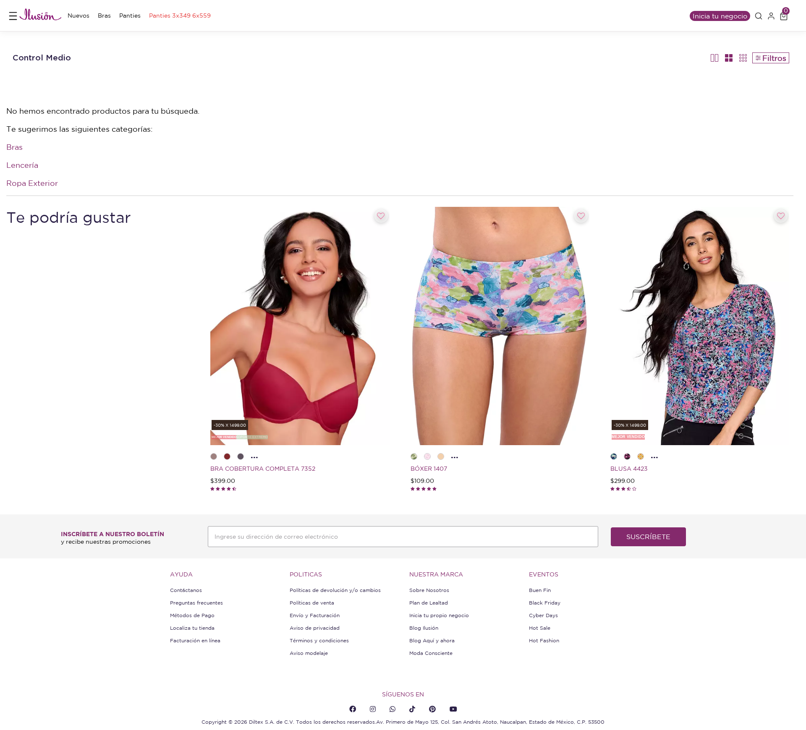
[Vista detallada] (714, 57)
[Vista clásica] (729, 57)
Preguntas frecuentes (196, 602)
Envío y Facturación (315, 615)
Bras (14, 147)
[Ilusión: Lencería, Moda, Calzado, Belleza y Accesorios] (40, 15)
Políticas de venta (312, 602)
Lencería (22, 165)
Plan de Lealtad (428, 602)
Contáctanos (186, 590)
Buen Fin (540, 590)
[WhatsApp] (392, 709)
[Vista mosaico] (743, 57)
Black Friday (544, 602)
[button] (758, 15)
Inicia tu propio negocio (439, 615)
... (254, 455)
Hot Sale (539, 628)
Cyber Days (543, 615)
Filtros (774, 58)
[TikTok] (412, 709)
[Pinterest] (432, 709)
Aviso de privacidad (315, 628)
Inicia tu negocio (720, 16)
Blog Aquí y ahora (432, 640)
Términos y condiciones (319, 640)
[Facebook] (352, 709)
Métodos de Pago (192, 615)
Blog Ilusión (423, 628)
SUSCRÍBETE (648, 536)
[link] (78, 15)
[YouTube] (453, 709)
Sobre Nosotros (429, 590)
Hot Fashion (544, 640)
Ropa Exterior (32, 183)
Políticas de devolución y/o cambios (335, 590)
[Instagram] (373, 709)
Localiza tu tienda (192, 628)
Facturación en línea (195, 640)
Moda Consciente (431, 653)
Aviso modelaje (309, 653)
